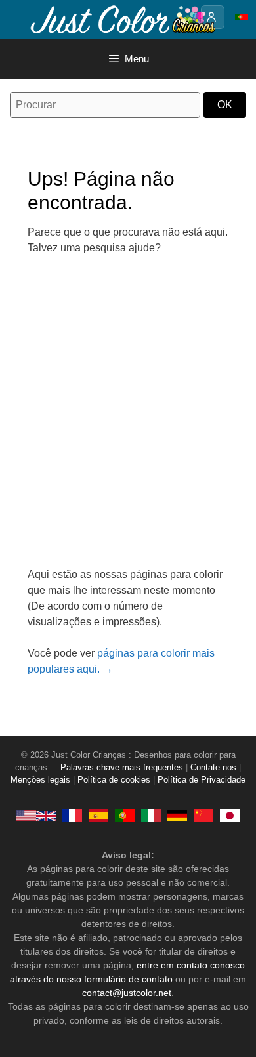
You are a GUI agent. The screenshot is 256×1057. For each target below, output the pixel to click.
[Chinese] (203, 815)
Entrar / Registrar (212, 17)
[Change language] (241, 17)
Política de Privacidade (201, 780)
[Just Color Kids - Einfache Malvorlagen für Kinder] (177, 815)
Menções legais (40, 780)
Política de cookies (113, 780)
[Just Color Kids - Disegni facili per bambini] (151, 815)
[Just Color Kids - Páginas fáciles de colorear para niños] (98, 815)
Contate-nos (213, 767)
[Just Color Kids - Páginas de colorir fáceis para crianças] (125, 815)
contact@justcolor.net (126, 992)
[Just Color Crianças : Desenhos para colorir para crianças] (120, 18)
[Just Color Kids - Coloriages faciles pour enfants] (72, 815)
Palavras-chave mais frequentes (121, 767)
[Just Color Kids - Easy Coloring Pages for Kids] (36, 815)
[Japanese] (230, 815)
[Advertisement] (128, 419)
